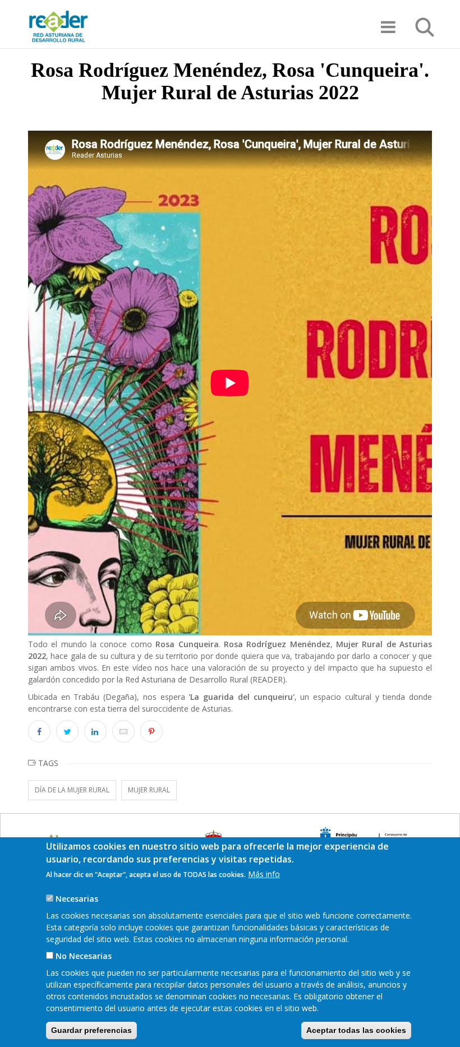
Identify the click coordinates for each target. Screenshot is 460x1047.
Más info (264, 874)
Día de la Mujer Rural (72, 790)
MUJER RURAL (149, 790)
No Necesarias (84, 956)
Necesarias (77, 898)
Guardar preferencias (91, 1030)
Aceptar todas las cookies (356, 1030)
